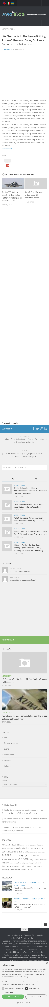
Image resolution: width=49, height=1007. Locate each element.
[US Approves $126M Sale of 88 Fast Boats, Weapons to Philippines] (24, 663)
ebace (41, 856)
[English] (4, 3)
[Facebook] (33, 428)
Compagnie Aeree (11, 743)
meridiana (22, 866)
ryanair (10, 869)
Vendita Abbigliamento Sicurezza (18, 952)
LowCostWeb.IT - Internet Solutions (24, 938)
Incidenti (7, 760)
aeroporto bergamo (37, 845)
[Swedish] (12, 3)
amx (13, 856)
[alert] (24, 984)
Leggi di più (30, 984)
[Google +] (41, 428)
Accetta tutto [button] (13, 997)
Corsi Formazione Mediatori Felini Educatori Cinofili (22, 958)
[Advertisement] (24, 71)
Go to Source (7, 149)
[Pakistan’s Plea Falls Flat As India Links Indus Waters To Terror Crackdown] (7, 505)
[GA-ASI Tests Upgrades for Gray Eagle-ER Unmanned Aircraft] (35, 183)
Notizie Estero (8, 29)
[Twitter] (37, 428)
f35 (37, 859)
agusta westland (10, 851)
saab (15, 870)
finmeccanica (43, 859)
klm (40, 863)
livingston (6, 866)
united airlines (21, 870)
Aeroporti (8, 737)
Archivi (4, 781)
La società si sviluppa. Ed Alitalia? (23, 580)
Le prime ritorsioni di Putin (20, 571)
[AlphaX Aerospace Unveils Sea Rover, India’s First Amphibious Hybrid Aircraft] (7, 519)
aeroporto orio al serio (22, 848)
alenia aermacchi (40, 852)
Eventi (6, 749)
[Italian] (8, 3)
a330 (14, 845)
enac (12, 859)
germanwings (28, 863)
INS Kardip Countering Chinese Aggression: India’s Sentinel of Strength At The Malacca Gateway (30, 490)
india (37, 863)
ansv (16, 856)
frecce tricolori (19, 863)
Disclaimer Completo (35, 949)
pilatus (36, 866)
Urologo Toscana (21, 961)
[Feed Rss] (45, 428)
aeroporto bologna (7, 848)
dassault (30, 856)
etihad (23, 859)
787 (10, 845)
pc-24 (32, 866)
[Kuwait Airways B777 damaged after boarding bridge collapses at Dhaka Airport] (24, 699)
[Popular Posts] (35, 478)
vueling (29, 869)
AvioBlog (8, 49)
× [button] (47, 963)
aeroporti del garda (25, 845)
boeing (22, 855)
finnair (5, 862)
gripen (34, 863)
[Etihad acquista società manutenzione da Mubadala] (7, 886)
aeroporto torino (37, 848)
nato (28, 866)
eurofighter (32, 859)
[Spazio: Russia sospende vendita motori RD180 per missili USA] (7, 903)
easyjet (36, 855)
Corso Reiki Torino (14, 955)
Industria (7, 766)
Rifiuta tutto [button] (36, 997)
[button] (3, 988)
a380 (18, 845)
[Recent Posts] (13, 478)
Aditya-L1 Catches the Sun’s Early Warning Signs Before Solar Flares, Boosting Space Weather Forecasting (28, 548)
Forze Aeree (9, 755)
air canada (31, 852)
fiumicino (10, 863)
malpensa (14, 866)
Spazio (16, 901)
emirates (6, 859)
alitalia (6, 855)
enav (17, 859)
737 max (5, 845)
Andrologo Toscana (36, 961)
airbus (23, 851)
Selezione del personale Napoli (33, 955)
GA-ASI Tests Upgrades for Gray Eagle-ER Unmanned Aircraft (33, 195)
